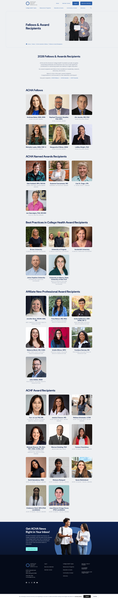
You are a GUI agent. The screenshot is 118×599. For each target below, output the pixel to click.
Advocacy (82, 8)
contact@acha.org (30, 577)
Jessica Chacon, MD (59, 417)
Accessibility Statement (85, 568)
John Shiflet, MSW (36, 380)
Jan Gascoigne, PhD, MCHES (36, 213)
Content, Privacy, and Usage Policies (87, 572)
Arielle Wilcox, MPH (59, 350)
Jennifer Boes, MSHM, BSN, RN (36, 319)
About (57, 3)
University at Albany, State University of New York (59, 278)
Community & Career (72, 8)
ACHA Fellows (55, 78)
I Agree (87, 596)
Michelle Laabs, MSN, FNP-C (36, 147)
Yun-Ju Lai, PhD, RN (36, 417)
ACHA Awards (65, 78)
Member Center (66, 3)
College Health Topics (31, 8)
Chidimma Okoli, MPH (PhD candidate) (36, 509)
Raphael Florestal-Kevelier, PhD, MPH (59, 118)
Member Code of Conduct (86, 564)
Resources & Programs (45, 8)
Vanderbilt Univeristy (81, 249)
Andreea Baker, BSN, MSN (36, 117)
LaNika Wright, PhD (82, 147)
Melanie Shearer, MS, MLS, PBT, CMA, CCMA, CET (36, 448)
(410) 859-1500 (29, 575)
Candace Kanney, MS (81, 350)
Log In (75, 3)
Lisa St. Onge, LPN (82, 183)
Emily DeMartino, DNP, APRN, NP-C (82, 319)
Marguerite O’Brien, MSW (59, 147)
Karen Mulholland (82, 480)
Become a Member (86, 3)
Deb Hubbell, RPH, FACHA (36, 183)
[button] (90, 8)
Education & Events (58, 8)
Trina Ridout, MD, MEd (59, 319)
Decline (95, 596)
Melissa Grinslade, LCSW (82, 417)
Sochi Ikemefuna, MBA (36, 480)
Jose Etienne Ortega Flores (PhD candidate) (59, 509)
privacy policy (78, 596)
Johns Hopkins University (36, 278)
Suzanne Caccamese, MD (59, 183)
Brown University (36, 249)
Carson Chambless (82, 447)
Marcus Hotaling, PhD (59, 447)
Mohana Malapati (59, 480)
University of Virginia (59, 249)
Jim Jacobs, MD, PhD (81, 117)
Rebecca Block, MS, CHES (36, 350)
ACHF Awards (74, 78)
